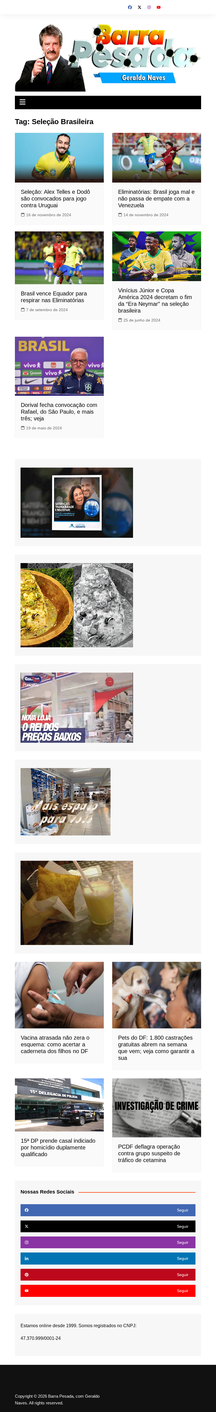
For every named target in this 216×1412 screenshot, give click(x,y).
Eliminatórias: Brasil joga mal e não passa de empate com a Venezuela (156, 198)
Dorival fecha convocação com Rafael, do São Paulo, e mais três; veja (59, 412)
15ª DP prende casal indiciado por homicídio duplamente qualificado (58, 1147)
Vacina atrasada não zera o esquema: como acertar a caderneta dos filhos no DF (55, 1044)
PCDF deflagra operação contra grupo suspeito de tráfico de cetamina (149, 1153)
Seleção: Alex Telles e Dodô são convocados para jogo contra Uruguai (55, 198)
